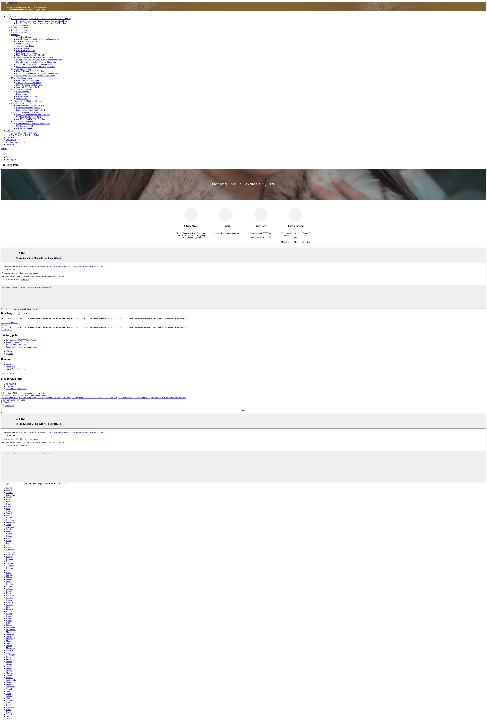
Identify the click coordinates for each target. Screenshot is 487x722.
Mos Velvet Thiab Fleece (21, 89)
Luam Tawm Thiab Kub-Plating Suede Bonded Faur (37, 73)
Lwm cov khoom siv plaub (22, 121)
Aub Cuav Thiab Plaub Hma (27, 41)
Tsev (8, 14)
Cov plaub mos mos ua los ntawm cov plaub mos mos (37, 39)
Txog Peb (10, 130)
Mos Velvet (10, 367)
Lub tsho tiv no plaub (27, 397)
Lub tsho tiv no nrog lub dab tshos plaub (134, 397)
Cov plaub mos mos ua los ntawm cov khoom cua (36, 62)
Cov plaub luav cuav (19, 28)
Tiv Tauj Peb (11, 140)
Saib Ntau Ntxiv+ (8, 373)
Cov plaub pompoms (24, 128)
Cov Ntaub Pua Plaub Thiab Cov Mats (26, 112)
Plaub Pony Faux (23, 44)
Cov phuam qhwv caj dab (21, 103)
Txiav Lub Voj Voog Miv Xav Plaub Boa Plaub (35, 64)
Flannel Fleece (22, 94)
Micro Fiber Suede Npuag (21, 78)
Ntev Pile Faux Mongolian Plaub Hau (31, 55)
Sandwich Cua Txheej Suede (28, 87)
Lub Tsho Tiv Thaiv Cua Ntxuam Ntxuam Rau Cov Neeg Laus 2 (42, 23)
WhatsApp (9, 406)
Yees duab (10, 144)
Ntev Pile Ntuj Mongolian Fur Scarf (30, 105)
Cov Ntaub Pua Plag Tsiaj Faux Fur (30, 119)
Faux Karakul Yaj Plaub (25, 50)
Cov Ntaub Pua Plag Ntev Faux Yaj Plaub (33, 114)
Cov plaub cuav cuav (19, 25)
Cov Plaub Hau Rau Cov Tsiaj (28, 117)
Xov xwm (10, 137)
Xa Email (5, 402)
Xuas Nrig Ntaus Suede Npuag (28, 82)
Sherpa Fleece (22, 98)
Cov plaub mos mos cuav (21, 32)
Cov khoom (11, 16)
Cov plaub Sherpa (23, 37)
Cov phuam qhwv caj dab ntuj (28, 108)
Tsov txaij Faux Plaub (25, 46)
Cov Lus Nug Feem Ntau (16, 142)
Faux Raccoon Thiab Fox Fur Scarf (30, 110)
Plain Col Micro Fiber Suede (27, 80)
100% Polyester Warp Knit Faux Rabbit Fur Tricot (36, 57)
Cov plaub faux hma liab (21, 30)
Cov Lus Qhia (6, 395)
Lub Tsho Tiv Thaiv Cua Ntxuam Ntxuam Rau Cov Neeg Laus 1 (42, 21)
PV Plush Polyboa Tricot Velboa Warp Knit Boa (35, 66)
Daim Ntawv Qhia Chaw (40, 395)
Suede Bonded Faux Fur (21, 69)
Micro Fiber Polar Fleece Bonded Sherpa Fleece (35, 76)
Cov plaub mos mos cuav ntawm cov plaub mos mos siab (39, 60)
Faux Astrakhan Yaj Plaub (26, 53)
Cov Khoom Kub (21, 395)
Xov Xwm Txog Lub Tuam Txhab (25, 135)
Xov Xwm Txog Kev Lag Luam (24, 133)
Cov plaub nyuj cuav (24, 48)
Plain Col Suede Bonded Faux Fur (30, 71)
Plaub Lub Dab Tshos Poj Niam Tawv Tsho (168, 397)
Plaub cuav (15, 35)
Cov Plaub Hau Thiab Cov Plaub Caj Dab (33, 124)
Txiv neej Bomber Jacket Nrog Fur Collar (54, 397)
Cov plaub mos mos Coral (26, 96)
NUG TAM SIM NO (9, 323)
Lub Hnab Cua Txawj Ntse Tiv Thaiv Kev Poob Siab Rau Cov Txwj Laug (41, 19)
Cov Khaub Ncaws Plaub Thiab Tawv (26, 101)
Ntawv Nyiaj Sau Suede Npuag (29, 85)
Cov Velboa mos (23, 92)
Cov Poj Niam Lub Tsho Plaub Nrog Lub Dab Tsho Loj (94, 397)
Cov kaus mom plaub (24, 126)
